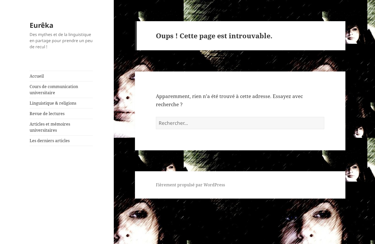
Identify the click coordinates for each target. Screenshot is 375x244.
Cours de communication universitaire (54, 89)
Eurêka (41, 25)
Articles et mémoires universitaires (50, 127)
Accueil (37, 76)
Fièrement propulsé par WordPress (190, 185)
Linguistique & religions (53, 103)
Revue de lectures (47, 113)
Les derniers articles (50, 140)
